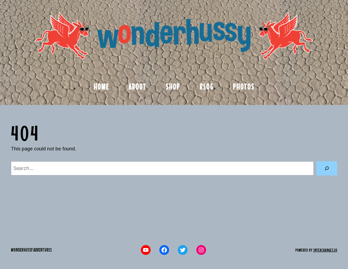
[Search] (326, 168)
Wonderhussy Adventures (31, 250)
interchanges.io (325, 250)
